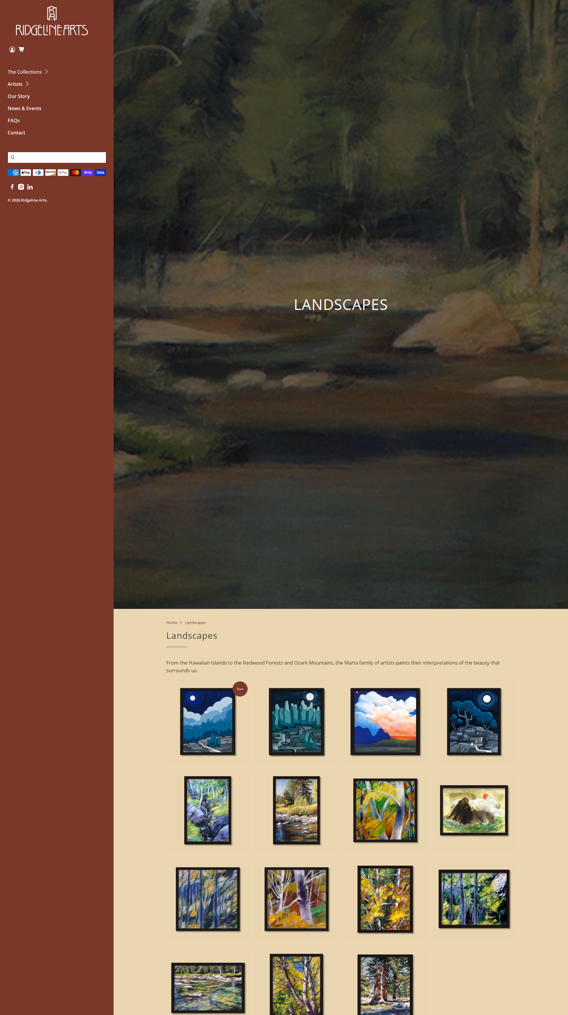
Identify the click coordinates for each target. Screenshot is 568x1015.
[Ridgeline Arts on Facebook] (12, 188)
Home (171, 623)
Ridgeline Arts (33, 200)
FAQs (14, 120)
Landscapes (195, 623)
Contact (16, 132)
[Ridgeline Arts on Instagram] (21, 188)
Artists (15, 84)
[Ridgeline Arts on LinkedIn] (29, 188)
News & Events (24, 108)
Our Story (19, 96)
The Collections (25, 72)
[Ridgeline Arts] (52, 21)
